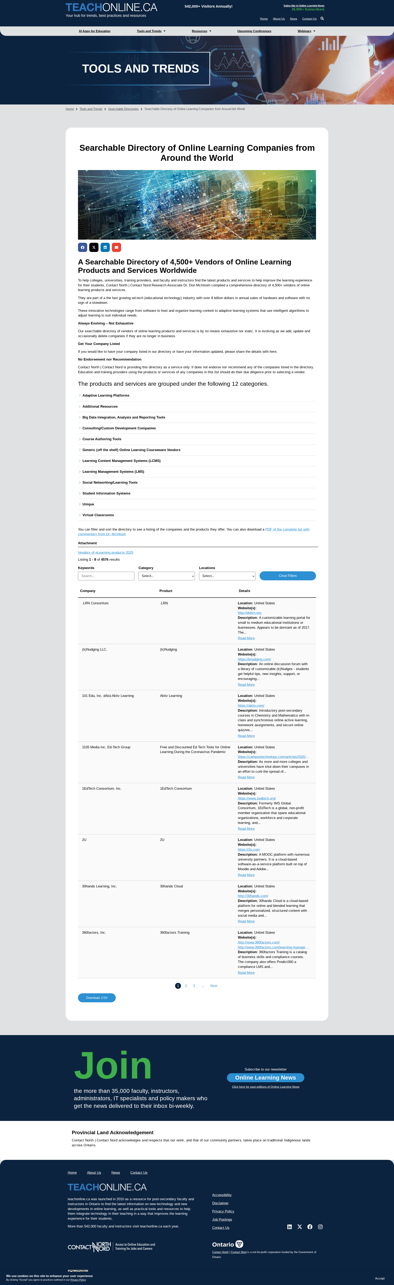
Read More (246, 638)
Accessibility (222, 1195)
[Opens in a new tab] (289, 1227)
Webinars (304, 31)
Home (264, 18)
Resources (199, 31)
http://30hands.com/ (253, 896)
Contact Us (309, 18)
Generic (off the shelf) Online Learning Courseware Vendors (131, 450)
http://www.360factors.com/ (259, 942)
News (293, 18)
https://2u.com (249, 850)
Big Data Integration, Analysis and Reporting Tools (123, 417)
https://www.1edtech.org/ (257, 798)
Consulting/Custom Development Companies (119, 428)
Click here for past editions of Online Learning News (265, 1086)
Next (213, 986)
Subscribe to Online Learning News (304, 5)
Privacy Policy (78, 1279)
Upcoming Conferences (254, 31)
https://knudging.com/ (254, 659)
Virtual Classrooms (98, 515)
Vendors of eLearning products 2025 (105, 553)
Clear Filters (288, 575)
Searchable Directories (123, 109)
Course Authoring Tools (101, 439)
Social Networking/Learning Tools (109, 482)
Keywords (86, 568)
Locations (207, 568)
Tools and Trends (149, 31)
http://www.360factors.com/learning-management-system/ (274, 947)
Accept (380, 1278)
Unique (88, 504)
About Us (279, 18)
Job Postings (222, 1219)
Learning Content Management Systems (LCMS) (121, 461)
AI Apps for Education (94, 31)
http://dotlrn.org (249, 613)
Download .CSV (97, 997)
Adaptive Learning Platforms (105, 395)
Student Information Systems (106, 493)
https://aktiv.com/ (251, 706)
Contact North (220, 1252)
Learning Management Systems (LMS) (113, 472)
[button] (322, 18)
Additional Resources (100, 406)
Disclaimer (220, 1203)
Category (146, 568)
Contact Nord (238, 1252)
